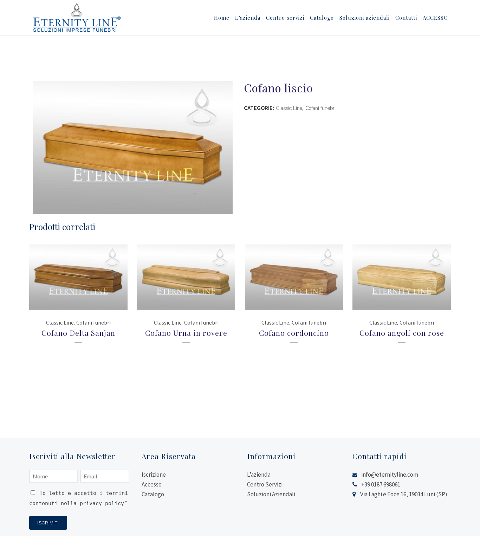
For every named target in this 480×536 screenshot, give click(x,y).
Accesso (152, 484)
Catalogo (153, 494)
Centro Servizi (265, 484)
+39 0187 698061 (380, 484)
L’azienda (259, 474)
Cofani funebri (321, 108)
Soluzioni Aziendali (271, 494)
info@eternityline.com (389, 474)
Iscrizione (154, 474)
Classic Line (289, 108)
